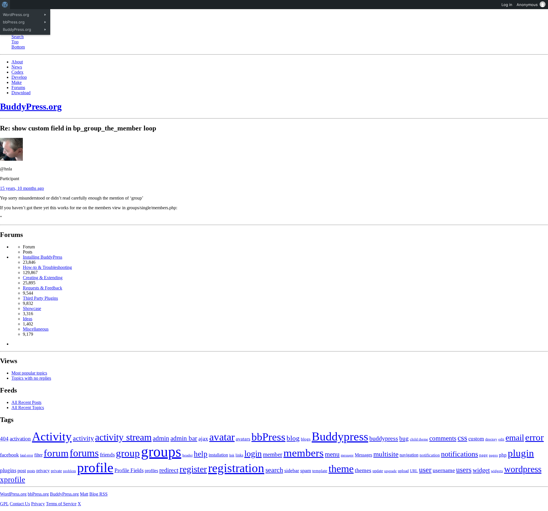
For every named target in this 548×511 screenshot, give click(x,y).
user (425, 470)
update (377, 471)
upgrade (390, 471)
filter (38, 454)
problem (69, 471)
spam (305, 470)
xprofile (12, 479)
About (17, 61)
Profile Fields (129, 470)
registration (236, 468)
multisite (385, 454)
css (462, 437)
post (21, 470)
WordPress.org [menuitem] (16, 14)
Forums (18, 87)
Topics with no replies (31, 378)
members (303, 453)
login (253, 453)
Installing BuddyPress (42, 257)
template (319, 470)
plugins (8, 470)
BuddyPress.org (31, 106)
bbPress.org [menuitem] (14, 22)
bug (404, 438)
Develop (19, 77)
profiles (151, 470)
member (272, 454)
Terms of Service (61, 503)
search (274, 470)
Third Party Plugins (40, 298)
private (56, 471)
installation (218, 454)
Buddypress (340, 436)
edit (501, 439)
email (514, 437)
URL (414, 471)
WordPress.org (13, 494)
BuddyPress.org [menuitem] (17, 29)
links (239, 455)
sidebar (291, 470)
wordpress (522, 469)
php (503, 455)
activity (83, 438)
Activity (52, 436)
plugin (521, 453)
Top (15, 41)
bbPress (268, 437)
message (347, 455)
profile (95, 467)
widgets (497, 471)
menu (332, 454)
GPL (4, 503)
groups (161, 452)
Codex (17, 72)
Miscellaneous (36, 329)
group (128, 453)
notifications (459, 454)
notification (430, 455)
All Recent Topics (27, 407)
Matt (84, 494)
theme (341, 468)
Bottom (18, 47)
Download (21, 92)
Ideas (27, 318)
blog (293, 438)
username (444, 470)
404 (4, 439)
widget (481, 470)
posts (31, 471)
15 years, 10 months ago (22, 188)
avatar (222, 437)
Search (17, 36)
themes (363, 470)
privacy (43, 470)
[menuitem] (5, 4)
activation (20, 439)
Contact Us (20, 503)
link (231, 455)
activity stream (123, 437)
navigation (409, 454)
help (200, 454)
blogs (306, 439)
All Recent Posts (26, 402)
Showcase (32, 308)
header (187, 455)
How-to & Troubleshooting (47, 267)
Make (16, 82)
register (193, 469)
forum (56, 453)
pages (493, 455)
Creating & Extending (43, 277)
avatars (243, 439)
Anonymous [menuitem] (527, 4)
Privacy (38, 503)
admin (161, 438)
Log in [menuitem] (506, 4)
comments (442, 438)
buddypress (383, 438)
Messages (363, 454)
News (16, 67)
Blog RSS (98, 494)
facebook (9, 455)
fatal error (26, 455)
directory (491, 439)
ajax (203, 439)
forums (84, 453)
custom (476, 439)
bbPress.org (38, 494)
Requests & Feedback (42, 287)
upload (403, 471)
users (464, 470)
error (534, 437)
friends (107, 455)
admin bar (183, 438)
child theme (419, 439)
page (483, 454)
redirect (168, 470)
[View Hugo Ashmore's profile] (11, 159)
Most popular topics (29, 373)
